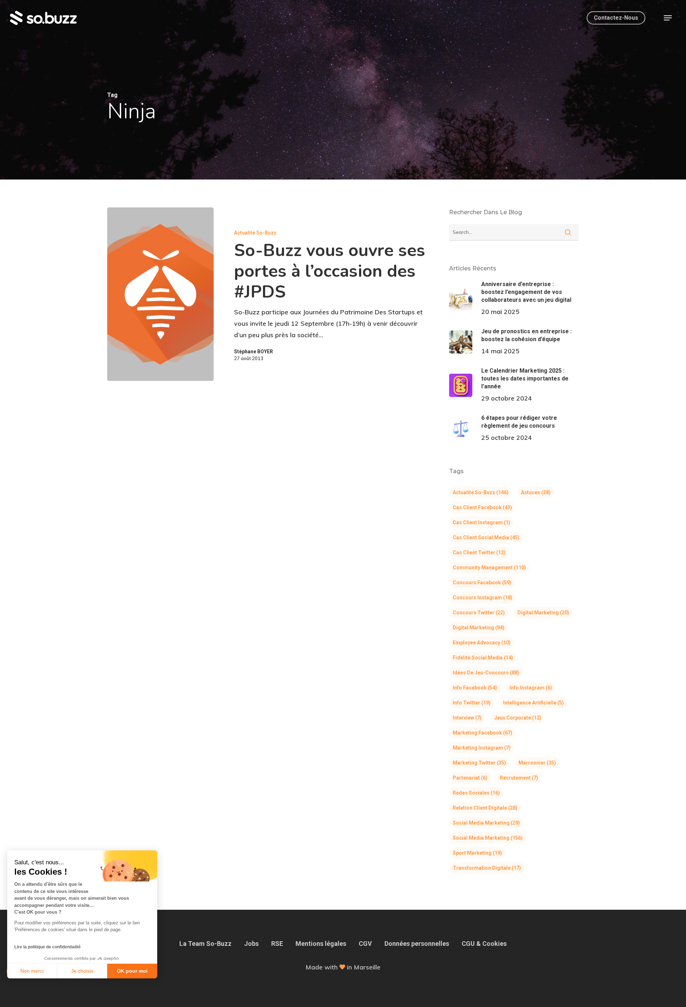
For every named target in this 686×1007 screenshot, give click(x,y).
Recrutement (519, 778)
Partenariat (470, 778)
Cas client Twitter (479, 552)
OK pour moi (132, 971)
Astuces (536, 492)
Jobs (251, 943)
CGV (365, 943)
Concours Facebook (482, 582)
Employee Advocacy (482, 642)
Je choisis (82, 971)
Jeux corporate (517, 718)
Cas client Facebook (482, 507)
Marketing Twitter (479, 763)
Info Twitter (472, 703)
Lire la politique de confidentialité (47, 946)
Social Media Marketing (486, 823)
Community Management (489, 567)
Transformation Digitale (487, 868)
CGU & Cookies (484, 943)
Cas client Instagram (481, 522)
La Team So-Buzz (205, 943)
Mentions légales (320, 943)
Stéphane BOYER (253, 351)
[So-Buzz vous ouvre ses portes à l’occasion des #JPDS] (160, 294)
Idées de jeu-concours (486, 673)
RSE (277, 943)
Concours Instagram (482, 597)
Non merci (32, 971)
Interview (467, 718)
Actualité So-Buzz (255, 233)
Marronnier (537, 763)
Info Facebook (475, 688)
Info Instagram (530, 688)
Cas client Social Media (486, 537)
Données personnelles (416, 943)
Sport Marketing (477, 853)
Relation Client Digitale (485, 808)
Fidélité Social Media (483, 657)
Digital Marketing (543, 612)
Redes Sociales (476, 793)
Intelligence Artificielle (533, 703)
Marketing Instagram (482, 748)
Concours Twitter (479, 612)
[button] (668, 18)
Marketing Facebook (482, 733)
